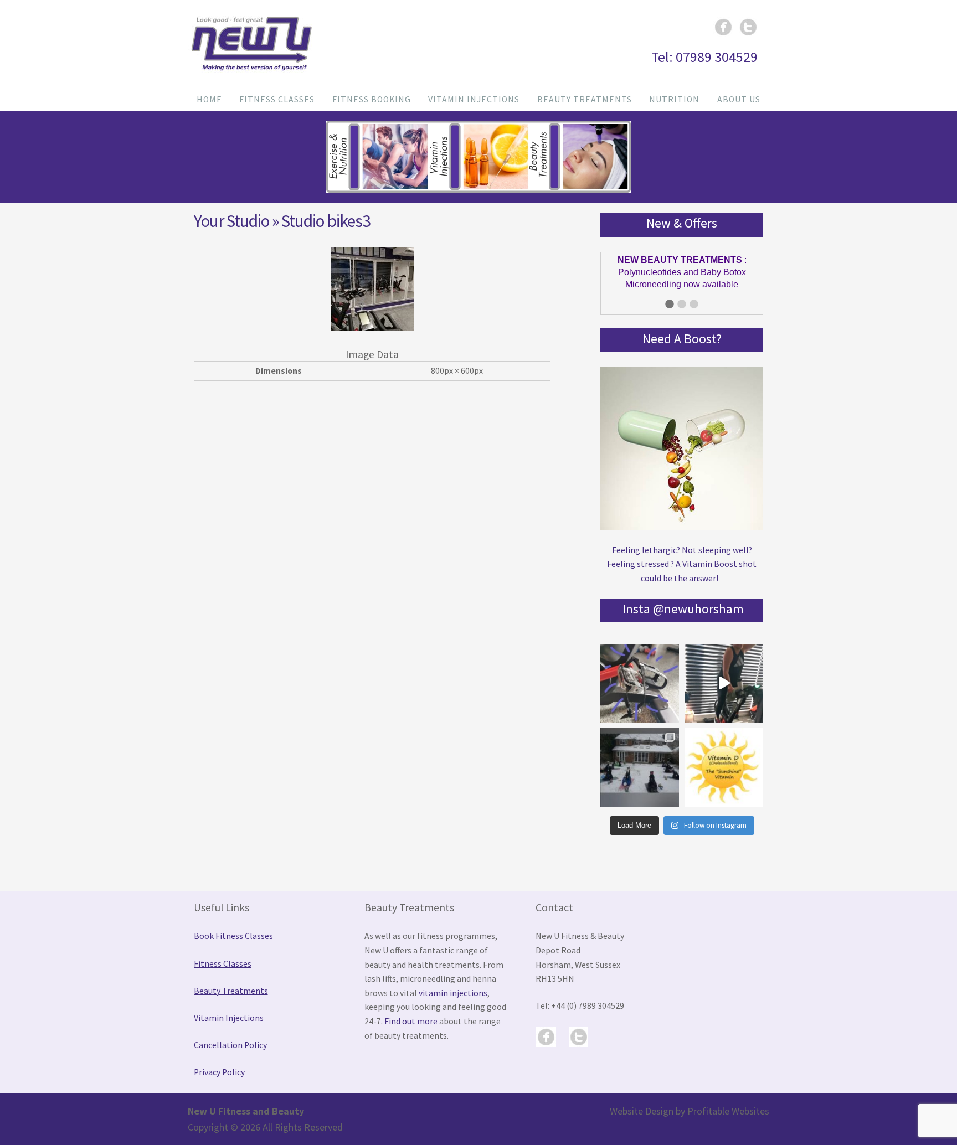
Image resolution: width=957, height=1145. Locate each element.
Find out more (411, 1020)
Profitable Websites (728, 1109)
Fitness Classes (277, 99)
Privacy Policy (219, 1071)
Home (209, 99)
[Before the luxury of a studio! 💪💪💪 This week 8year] (639, 766)
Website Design (641, 1109)
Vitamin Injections (473, 99)
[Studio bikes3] (372, 327)
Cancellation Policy (230, 1044)
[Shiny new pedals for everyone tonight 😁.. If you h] (639, 682)
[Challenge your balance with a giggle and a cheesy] (724, 682)
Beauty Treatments (584, 99)
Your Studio (231, 221)
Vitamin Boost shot (719, 563)
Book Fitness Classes (233, 935)
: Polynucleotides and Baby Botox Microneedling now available (682, 268)
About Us (738, 99)
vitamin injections (453, 992)
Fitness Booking (371, 99)
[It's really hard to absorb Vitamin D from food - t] (724, 766)
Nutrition (674, 99)
